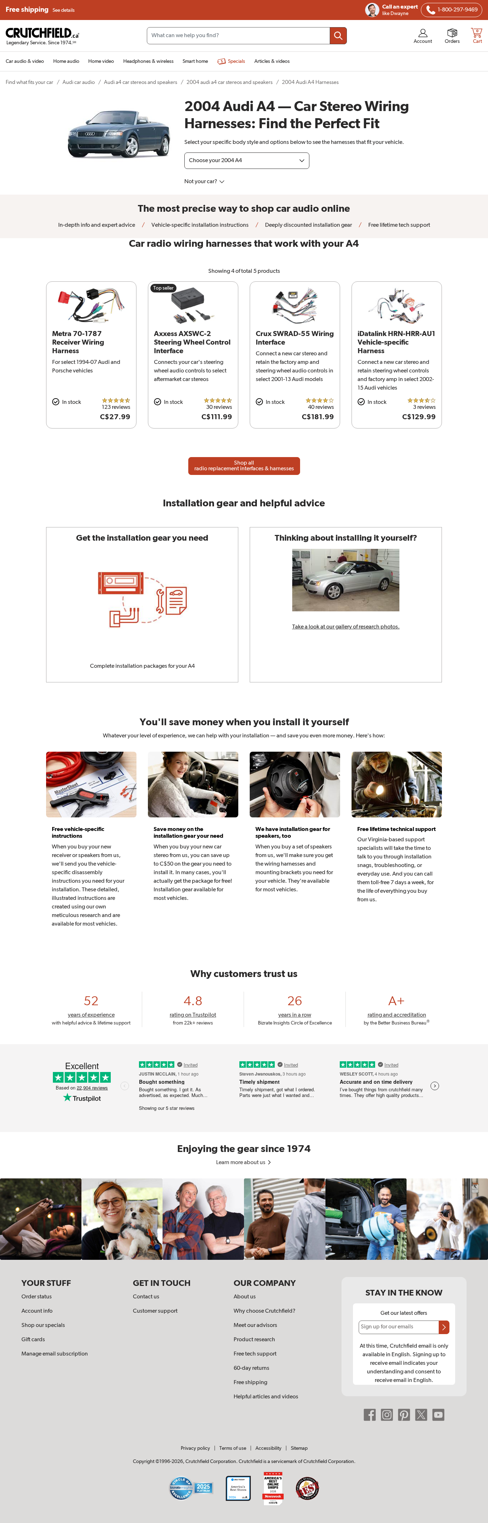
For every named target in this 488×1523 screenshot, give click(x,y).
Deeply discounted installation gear (308, 225)
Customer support (155, 1311)
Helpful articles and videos (266, 1397)
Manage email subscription (54, 1354)
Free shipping (40, 9)
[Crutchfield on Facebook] (370, 1414)
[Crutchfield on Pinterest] (404, 1414)
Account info (37, 1311)
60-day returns (251, 1368)
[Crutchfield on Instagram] (387, 1414)
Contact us (146, 1297)
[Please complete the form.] (444, 1327)
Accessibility (268, 1448)
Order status (36, 1297)
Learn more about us (241, 1163)
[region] (244, 1219)
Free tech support (255, 1354)
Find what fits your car (29, 82)
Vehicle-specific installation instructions (199, 225)
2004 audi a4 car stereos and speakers (229, 82)
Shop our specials (43, 1325)
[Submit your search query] (338, 35)
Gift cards (33, 1340)
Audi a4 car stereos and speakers (140, 82)
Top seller (163, 288)
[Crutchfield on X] (421, 1414)
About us (245, 1297)
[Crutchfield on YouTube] (438, 1414)
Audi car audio (79, 82)
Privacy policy (195, 1448)
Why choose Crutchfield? (264, 1311)
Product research (254, 1340)
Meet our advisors (255, 1325)
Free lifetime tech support (398, 225)
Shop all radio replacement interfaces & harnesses (244, 466)
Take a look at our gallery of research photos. (346, 627)
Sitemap (299, 1448)
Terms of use (232, 1448)
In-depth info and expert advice (96, 225)
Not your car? (201, 182)
